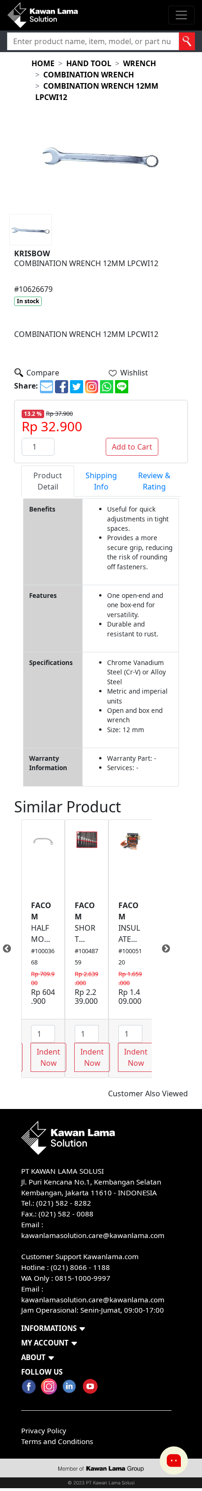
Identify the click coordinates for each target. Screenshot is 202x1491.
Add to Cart (132, 447)
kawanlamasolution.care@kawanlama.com (92, 1235)
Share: (26, 386)
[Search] (187, 41)
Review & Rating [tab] (154, 481)
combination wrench (88, 74)
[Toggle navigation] (181, 15)
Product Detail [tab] (47, 481)
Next (158, 949)
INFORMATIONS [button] (49, 1328)
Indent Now (48, 1057)
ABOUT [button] (33, 1357)
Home (42, 63)
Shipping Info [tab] (101, 481)
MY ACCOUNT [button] (45, 1342)
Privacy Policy (43, 1430)
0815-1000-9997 (82, 1278)
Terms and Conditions (57, 1441)
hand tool (88, 63)
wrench (139, 63)
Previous (14, 949)
